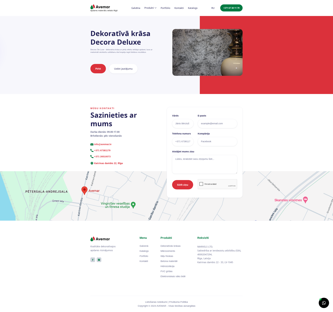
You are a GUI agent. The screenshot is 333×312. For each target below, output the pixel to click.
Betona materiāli (169, 261)
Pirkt (98, 68)
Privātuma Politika (178, 302)
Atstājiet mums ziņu (183, 151)
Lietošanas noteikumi (156, 302)
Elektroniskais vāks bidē (173, 276)
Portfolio (165, 8)
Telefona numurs (181, 133)
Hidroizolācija (167, 266)
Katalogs (193, 8)
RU (212, 8)
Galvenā (144, 246)
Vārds (175, 115)
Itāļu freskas (167, 256)
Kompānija (204, 133)
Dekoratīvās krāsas (171, 246)
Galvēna (135, 8)
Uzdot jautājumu (123, 68)
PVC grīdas (166, 271)
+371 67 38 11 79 (231, 7)
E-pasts (202, 115)
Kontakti (179, 8)
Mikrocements (168, 251)
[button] (150, 7)
